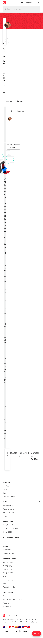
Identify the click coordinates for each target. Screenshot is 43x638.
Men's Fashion (8, 505)
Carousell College (9, 496)
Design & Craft (8, 573)
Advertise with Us (8, 622)
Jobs (36, 619)
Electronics (6, 541)
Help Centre (6, 619)
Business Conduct (31, 622)
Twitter (5, 489)
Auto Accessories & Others (12, 599)
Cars (4, 596)
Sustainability (29, 619)
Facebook (6, 486)
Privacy (22, 622)
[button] (5, 34)
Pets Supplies (7, 569)
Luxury (5, 516)
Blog (4, 493)
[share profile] (10, 41)
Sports (5, 583)
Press (21, 619)
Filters (19, 111)
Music (5, 576)
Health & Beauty (8, 512)
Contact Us (14, 619)
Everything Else (8, 553)
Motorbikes (7, 606)
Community (7, 550)
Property (6, 603)
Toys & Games (8, 580)
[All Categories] (22, 2)
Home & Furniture (9, 525)
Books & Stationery (9, 562)
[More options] (13, 40)
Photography (7, 566)
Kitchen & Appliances (10, 528)
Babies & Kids (7, 532)
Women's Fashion (9, 509)
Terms (17, 622)
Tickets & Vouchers (9, 587)
